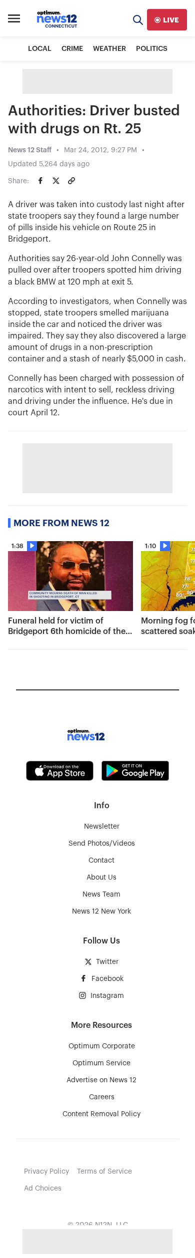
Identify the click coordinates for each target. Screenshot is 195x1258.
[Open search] (138, 19)
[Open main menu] (14, 19)
